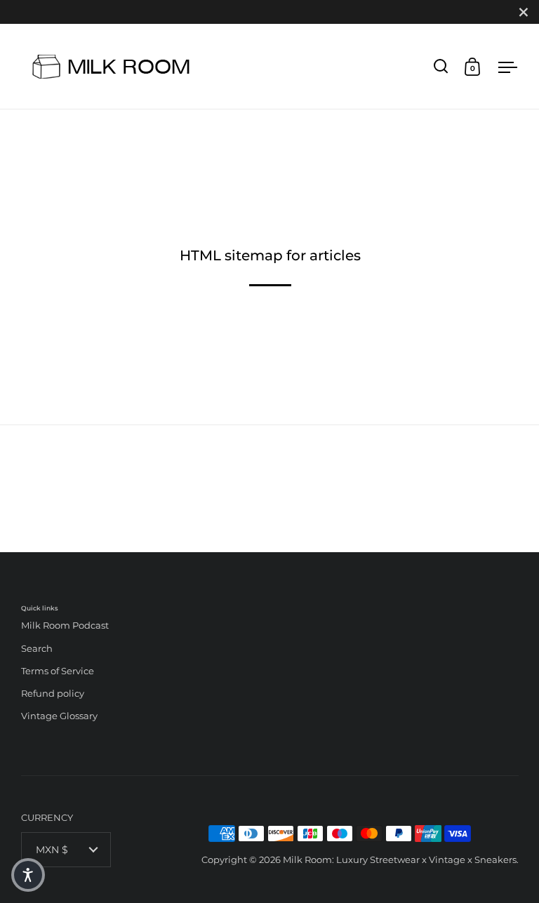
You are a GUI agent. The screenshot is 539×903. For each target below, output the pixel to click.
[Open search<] (441, 66)
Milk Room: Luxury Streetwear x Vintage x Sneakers (400, 859)
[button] (28, 875)
